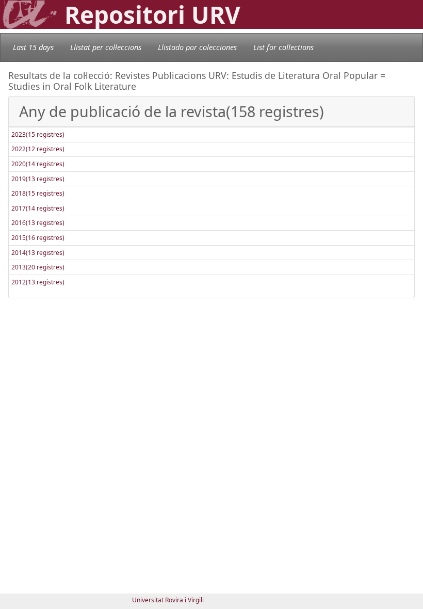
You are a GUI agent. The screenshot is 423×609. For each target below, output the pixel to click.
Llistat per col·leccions (105, 47)
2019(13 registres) (37, 178)
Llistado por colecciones (197, 47)
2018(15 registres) (37, 193)
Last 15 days (33, 47)
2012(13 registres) (37, 282)
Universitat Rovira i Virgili (168, 600)
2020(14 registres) (37, 163)
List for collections (283, 47)
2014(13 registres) (37, 252)
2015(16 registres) (37, 237)
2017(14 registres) (37, 208)
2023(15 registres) (37, 134)
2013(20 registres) (37, 267)
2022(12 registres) (37, 149)
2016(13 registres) (37, 222)
